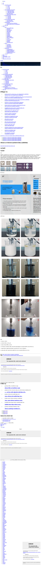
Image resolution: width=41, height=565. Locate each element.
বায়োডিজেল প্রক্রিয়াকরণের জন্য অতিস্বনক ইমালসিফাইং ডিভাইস (14, 128)
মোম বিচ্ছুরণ (8, 40)
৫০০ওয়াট (6, 70)
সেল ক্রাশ (8, 38)
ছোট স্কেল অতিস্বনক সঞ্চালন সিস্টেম (10, 9)
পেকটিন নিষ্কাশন (9, 47)
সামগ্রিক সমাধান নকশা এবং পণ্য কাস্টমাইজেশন (13, 24)
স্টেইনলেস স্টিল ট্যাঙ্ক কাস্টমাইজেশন (12, 23)
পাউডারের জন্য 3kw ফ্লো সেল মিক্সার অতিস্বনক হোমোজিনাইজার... (14, 95)
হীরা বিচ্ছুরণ (8, 41)
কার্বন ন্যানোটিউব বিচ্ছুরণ (10, 28)
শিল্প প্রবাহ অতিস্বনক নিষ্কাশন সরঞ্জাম (10, 122)
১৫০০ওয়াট (8, 8)
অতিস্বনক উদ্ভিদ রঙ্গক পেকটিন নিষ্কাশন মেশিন (11, 111)
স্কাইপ (1, 425)
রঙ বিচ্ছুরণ (8, 32)
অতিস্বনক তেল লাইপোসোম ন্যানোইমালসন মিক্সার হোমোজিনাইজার (14, 103)
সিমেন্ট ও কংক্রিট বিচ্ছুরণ (10, 37)
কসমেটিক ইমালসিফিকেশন (10, 51)
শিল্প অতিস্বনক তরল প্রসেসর (9, 120)
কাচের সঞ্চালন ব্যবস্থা (10, 13)
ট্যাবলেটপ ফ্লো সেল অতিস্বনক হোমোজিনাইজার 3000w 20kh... (14, 97)
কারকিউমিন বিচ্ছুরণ (9, 36)
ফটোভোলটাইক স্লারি (10, 42)
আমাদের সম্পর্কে (5, 55)
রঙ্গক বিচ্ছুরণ (8, 33)
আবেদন (4, 26)
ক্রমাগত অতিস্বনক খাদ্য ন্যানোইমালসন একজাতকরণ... (12, 106)
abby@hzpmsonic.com (6, 420)
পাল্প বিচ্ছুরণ (8, 34)
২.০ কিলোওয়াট (9, 17)
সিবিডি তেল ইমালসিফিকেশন (6, 65)
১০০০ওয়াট (8, 7)
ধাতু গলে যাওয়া (9, 39)
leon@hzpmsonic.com (6, 421)
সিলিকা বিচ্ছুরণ (9, 31)
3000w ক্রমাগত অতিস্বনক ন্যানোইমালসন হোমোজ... (14, 400)
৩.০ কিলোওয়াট (9, 18)
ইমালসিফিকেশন (7, 48)
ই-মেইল (3, 427)
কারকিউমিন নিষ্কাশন (9, 53)
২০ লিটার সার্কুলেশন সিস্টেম (10, 12)
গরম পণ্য (1, 423)
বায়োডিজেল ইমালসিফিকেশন (10, 50)
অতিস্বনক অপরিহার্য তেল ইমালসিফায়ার (10, 114)
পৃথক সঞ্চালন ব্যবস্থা (10, 20)
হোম (3, 3)
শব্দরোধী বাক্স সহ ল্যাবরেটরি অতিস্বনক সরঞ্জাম (11, 117)
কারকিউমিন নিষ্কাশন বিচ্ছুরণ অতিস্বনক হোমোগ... (13, 404)
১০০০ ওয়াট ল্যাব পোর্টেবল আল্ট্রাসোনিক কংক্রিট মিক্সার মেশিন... (15, 392)
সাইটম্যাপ (5, 423)
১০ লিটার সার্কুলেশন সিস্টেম (10, 11)
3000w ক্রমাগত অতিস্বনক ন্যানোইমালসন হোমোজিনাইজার (10, 354)
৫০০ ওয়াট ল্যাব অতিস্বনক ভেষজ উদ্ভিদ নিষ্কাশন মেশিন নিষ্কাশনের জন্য (13, 355)
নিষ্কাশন (6, 43)
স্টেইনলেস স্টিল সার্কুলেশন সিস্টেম (11, 14)
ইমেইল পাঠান (2, 424)
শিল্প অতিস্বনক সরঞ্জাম (8, 15)
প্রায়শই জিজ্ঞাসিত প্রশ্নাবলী (6, 56)
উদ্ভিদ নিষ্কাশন (9, 46)
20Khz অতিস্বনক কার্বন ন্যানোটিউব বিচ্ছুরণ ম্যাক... (13, 396)
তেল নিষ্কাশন (9, 44)
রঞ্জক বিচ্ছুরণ (8, 35)
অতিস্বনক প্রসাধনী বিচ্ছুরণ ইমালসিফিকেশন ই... (13, 408)
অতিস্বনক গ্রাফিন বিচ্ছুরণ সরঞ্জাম (9, 125)
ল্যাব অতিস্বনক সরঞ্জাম (6, 69)
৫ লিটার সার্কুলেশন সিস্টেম (10, 10)
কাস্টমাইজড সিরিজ (7, 22)
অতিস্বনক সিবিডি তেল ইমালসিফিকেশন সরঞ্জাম (12, 388)
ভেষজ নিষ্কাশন (9, 45)
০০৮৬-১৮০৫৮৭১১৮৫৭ (12, 419)
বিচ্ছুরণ (6, 27)
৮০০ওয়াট (6, 71)
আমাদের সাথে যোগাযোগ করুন (7, 58)
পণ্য (3, 4)
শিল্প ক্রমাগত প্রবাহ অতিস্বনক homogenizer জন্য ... (12, 100)
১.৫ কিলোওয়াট (9, 16)
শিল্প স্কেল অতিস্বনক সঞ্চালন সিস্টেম (10, 19)
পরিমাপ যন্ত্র (6, 25)
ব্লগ (3, 57)
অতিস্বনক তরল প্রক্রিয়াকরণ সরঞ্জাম (10, 131)
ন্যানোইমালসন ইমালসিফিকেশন (11, 52)
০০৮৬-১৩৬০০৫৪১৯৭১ (6, 419)
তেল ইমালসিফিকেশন (9, 49)
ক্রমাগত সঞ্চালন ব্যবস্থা (10, 21)
